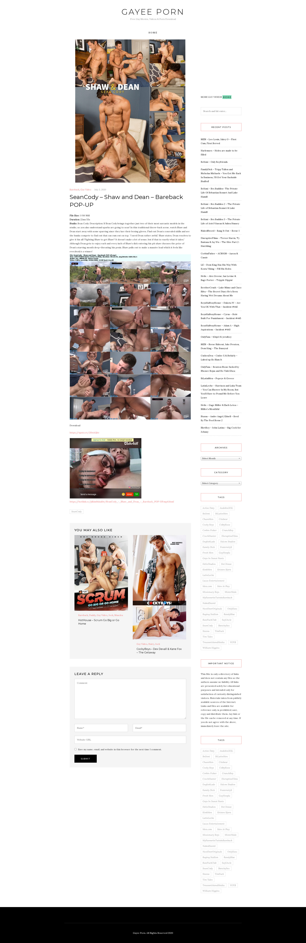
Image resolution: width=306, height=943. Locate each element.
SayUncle (226, 619)
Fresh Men (208, 552)
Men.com (207, 586)
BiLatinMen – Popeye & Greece (217, 378)
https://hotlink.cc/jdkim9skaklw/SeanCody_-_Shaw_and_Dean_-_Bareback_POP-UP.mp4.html (122, 501)
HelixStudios (209, 564)
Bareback (74, 189)
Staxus (206, 631)
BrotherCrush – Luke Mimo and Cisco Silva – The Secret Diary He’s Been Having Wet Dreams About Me (221, 291)
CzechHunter (209, 536)
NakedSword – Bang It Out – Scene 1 (220, 230)
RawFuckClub (209, 619)
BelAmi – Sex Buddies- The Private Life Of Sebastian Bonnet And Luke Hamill (219, 192)
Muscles (118, 615)
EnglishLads (209, 541)
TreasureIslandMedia (214, 642)
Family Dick (209, 547)
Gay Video (85, 189)
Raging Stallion (210, 614)
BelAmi (206, 513)
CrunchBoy (227, 530)
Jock (111, 615)
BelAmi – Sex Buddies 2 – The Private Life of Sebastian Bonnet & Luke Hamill (220, 208)
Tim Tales (208, 636)
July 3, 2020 (100, 189)
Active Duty (208, 508)
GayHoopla (224, 552)
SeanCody (76, 511)
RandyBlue (229, 614)
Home (153, 32)
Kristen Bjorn (224, 569)
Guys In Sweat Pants (213, 558)
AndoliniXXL (226, 508)
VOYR (233, 642)
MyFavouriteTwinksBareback (217, 597)
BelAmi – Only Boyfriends (214, 161)
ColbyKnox (224, 524)
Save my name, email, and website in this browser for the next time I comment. (120, 749)
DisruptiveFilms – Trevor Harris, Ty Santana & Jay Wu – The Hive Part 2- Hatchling (220, 242)
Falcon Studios (227, 541)
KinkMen (207, 569)
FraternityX (226, 547)
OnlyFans (232, 608)
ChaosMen (208, 519)
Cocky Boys (208, 524)
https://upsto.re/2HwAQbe (84, 432)
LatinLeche (208, 575)
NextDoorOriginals (212, 608)
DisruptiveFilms (230, 536)
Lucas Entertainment (213, 580)
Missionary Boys (211, 592)
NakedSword (209, 603)
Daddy (92, 615)
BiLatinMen (221, 513)
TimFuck (219, 631)
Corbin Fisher (210, 530)
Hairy (151, 644)
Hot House (226, 564)
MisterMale (231, 592)
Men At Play (223, 586)
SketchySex (224, 625)
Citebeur (223, 519)
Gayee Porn (153, 12)
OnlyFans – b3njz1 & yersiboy (216, 336)
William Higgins (211, 647)
